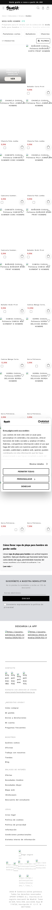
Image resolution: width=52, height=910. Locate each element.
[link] (13, 64)
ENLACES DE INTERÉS (15, 770)
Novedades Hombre (14, 780)
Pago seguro (27, 855)
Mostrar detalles (37, 464)
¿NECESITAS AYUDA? (15, 702)
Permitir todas (26, 472)
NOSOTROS (10, 737)
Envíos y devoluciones (15, 718)
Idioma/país (11, 795)
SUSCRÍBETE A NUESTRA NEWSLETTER (26, 581)
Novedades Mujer (13, 785)
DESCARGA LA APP (26, 626)
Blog (7, 762)
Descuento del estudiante (17, 800)
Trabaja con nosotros (15, 753)
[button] (39, 40)
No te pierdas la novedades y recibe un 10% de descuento (26, 586)
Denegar (26, 486)
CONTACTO (10, 668)
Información (11, 830)
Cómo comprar (12, 708)
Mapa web (10, 790)
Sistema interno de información (20, 840)
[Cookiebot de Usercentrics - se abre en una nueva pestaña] (38, 422)
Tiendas (9, 757)
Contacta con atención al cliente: (21, 690)
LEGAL (8, 809)
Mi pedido (10, 713)
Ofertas (8, 775)
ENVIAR (26, 598)
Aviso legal (10, 815)
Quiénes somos (12, 743)
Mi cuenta (10, 723)
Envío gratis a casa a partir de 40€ (26, 2)
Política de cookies (14, 820)
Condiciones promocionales (18, 835)
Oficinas (9, 748)
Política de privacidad (15, 825)
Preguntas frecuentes (15, 728)
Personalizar (24, 479)
